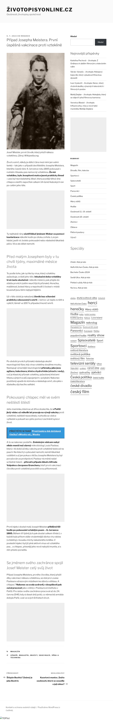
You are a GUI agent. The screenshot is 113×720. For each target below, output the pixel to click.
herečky (77, 309)
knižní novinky (90, 314)
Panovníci (74, 191)
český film (79, 391)
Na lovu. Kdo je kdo (78, 288)
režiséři (73, 341)
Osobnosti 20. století (79, 217)
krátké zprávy (76, 317)
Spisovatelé (75, 181)
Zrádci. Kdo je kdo (78, 262)
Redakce (25, 36)
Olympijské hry (76, 327)
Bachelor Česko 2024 (80, 272)
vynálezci (83, 368)
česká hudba (98, 378)
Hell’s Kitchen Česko (78, 304)
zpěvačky (84, 372)
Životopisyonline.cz (40, 10)
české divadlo (81, 386)
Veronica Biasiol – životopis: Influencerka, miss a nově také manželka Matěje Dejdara (83, 105)
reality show (96, 335)
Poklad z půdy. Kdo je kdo (81, 282)
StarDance (91, 346)
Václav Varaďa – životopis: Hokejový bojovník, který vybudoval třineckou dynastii (86, 75)
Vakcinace (44, 655)
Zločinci (73, 222)
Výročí (73, 237)
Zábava (73, 227)
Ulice (99, 363)
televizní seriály (83, 363)
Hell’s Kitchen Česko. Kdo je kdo (84, 267)
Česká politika (76, 196)
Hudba (73, 206)
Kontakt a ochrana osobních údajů (21, 707)
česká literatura (77, 381)
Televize (90, 358)
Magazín (15, 651)
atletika (73, 298)
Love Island (96, 317)
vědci (102, 368)
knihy (81, 314)
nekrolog (91, 322)
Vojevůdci (74, 368)
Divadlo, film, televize (79, 170)
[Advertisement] (35, 209)
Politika (96, 331)
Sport (72, 186)
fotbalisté (101, 298)
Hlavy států (75, 201)
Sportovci (74, 175)
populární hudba (78, 335)
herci (92, 302)
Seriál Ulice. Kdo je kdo (80, 277)
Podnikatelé (88, 331)
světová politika (80, 354)
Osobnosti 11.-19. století (80, 211)
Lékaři (14, 655)
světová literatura (79, 350)
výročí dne (93, 367)
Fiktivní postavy (77, 232)
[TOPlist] (5, 718)
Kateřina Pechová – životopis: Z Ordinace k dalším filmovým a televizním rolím (88, 63)
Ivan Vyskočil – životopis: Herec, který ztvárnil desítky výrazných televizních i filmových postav (87, 86)
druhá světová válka (87, 298)
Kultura (87, 318)
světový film (77, 358)
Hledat (73, 36)
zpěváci (96, 372)
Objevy (34, 655)
